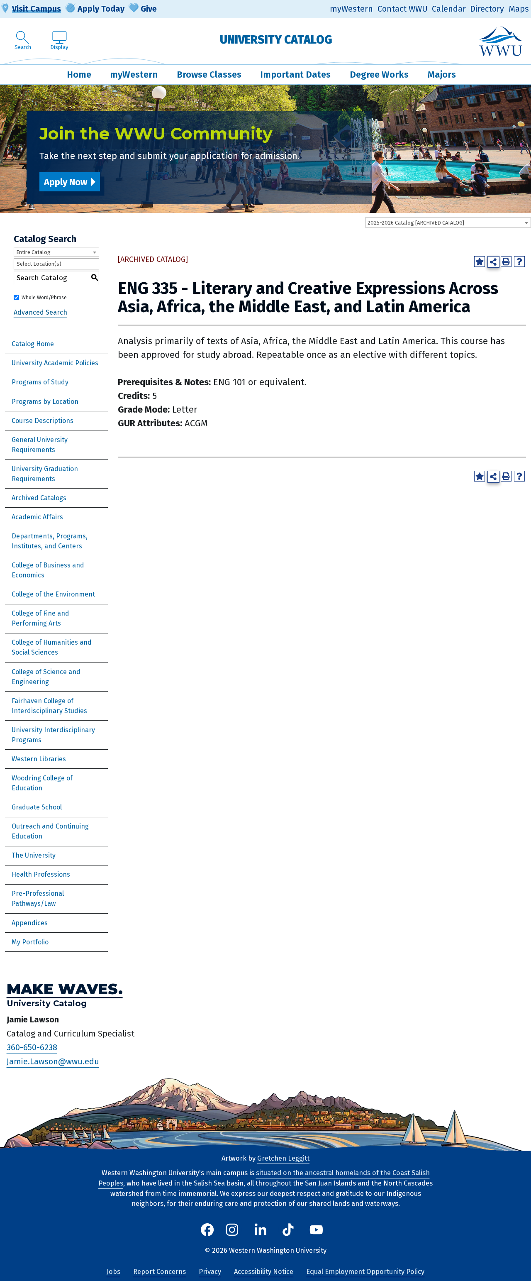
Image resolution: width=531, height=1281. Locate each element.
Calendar (449, 9)
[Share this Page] (493, 262)
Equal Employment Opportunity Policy (365, 1272)
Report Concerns (159, 1272)
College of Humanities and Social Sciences (52, 647)
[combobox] (448, 222)
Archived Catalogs (39, 498)
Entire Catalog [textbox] (33, 252)
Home (79, 74)
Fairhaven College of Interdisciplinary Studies (49, 706)
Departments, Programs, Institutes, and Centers (50, 541)
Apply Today (101, 9)
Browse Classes (209, 74)
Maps (519, 9)
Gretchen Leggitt (283, 1158)
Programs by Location (45, 402)
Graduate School (37, 807)
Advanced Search (40, 312)
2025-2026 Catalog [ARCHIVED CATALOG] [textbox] (416, 223)
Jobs (113, 1272)
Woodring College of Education (42, 783)
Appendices (30, 923)
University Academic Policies (55, 363)
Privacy (210, 1272)
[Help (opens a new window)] (519, 261)
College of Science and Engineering (46, 677)
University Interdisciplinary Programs (53, 735)
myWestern (351, 9)
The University (34, 855)
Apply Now (65, 182)
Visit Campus (36, 9)
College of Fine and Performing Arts (40, 618)
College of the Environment (53, 594)
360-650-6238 (32, 1048)
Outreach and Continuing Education (50, 831)
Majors (442, 74)
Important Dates (295, 74)
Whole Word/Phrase (44, 298)
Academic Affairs (37, 517)
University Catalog (276, 39)
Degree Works (379, 74)
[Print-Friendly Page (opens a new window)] (506, 261)
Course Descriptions (42, 421)
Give (149, 9)
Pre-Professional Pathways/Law (38, 898)
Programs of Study (40, 382)
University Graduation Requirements (45, 474)
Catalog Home (33, 344)
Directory (487, 9)
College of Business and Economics (48, 570)
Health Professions (41, 874)
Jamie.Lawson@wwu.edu (53, 1061)
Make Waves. (65, 989)
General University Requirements (40, 445)
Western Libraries (39, 759)
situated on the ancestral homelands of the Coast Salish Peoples (264, 1178)
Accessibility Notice (263, 1272)
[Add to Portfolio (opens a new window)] (479, 261)
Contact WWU (403, 9)
